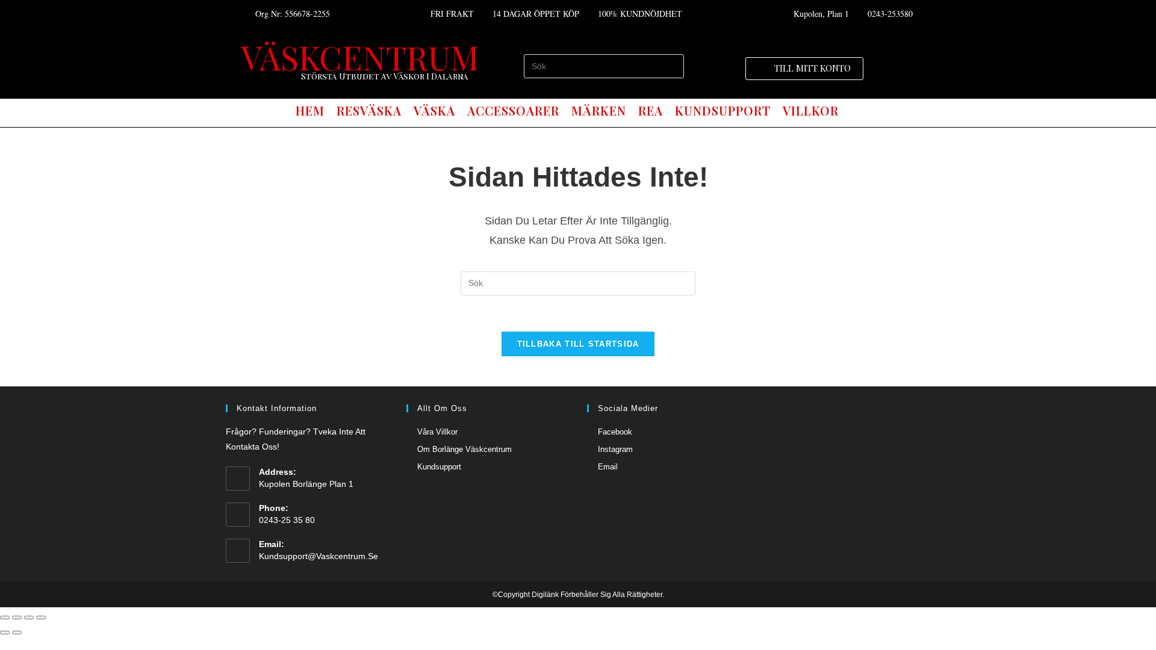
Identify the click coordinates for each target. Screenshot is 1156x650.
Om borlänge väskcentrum (464, 449)
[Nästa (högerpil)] (17, 632)
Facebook (615, 431)
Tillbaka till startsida (578, 343)
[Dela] (17, 617)
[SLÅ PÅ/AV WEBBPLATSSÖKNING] (855, 111)
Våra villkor (437, 431)
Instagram (615, 449)
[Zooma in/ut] (41, 617)
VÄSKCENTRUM (360, 56)
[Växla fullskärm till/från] (29, 617)
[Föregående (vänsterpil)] (5, 632)
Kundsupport (439, 466)
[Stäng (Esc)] (5, 617)
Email (608, 466)
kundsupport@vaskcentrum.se (318, 556)
